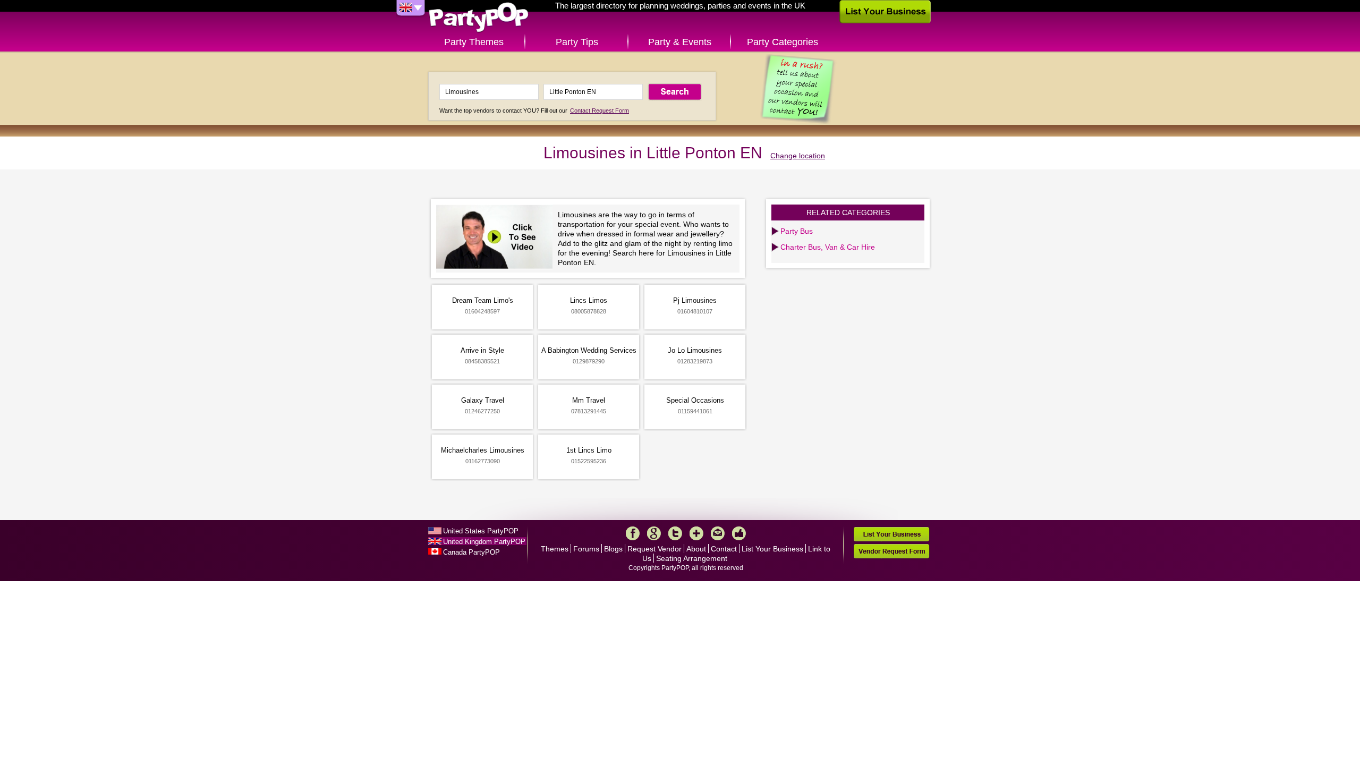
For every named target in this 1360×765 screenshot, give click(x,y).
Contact (724, 549)
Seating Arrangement (691, 558)
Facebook (633, 533)
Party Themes (474, 42)
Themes (554, 549)
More (696, 533)
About (696, 549)
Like (739, 533)
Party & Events (679, 42)
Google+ (654, 533)
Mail (718, 533)
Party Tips (577, 42)
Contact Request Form (599, 110)
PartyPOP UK (478, 17)
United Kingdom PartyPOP (484, 542)
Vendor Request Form (891, 551)
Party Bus (796, 231)
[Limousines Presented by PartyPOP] (497, 238)
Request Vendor (654, 549)
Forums (586, 549)
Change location (797, 155)
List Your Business (772, 549)
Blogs (613, 549)
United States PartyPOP (480, 531)
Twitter (675, 533)
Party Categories (782, 42)
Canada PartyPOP (471, 552)
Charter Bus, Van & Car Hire (827, 247)
